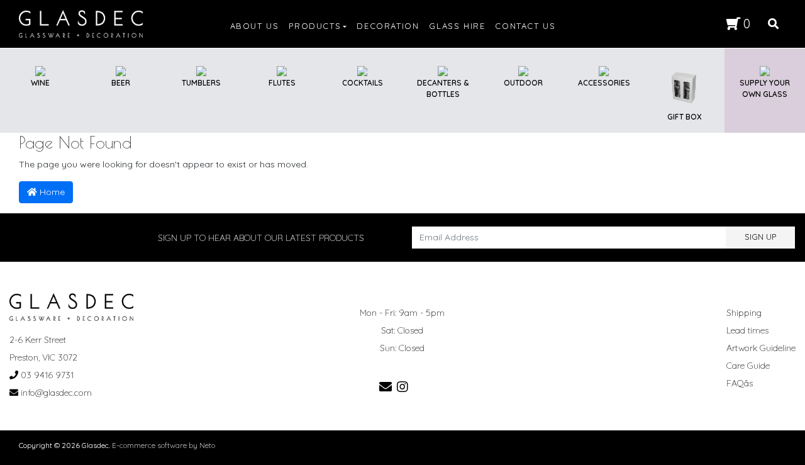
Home (51, 192)
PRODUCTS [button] (315, 26)
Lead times (747, 330)
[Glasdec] (81, 23)
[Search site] (773, 24)
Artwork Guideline (761, 348)
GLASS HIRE (457, 26)
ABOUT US (254, 26)
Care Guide (748, 365)
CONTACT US (525, 26)
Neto (207, 445)
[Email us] (385, 387)
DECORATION (388, 26)
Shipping (744, 312)
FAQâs (739, 383)
